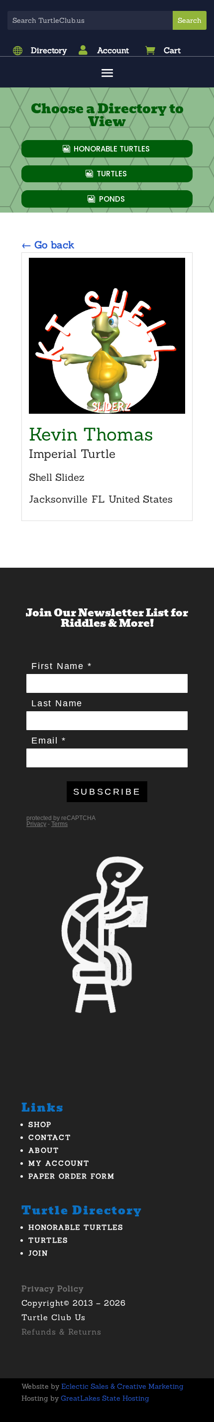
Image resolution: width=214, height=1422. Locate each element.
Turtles (112, 173)
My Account (59, 1163)
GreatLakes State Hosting (105, 1398)
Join (38, 1253)
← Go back (47, 244)
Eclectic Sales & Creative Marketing (122, 1386)
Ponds (112, 199)
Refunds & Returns (61, 1332)
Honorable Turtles (112, 149)
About (43, 1150)
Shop (40, 1124)
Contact (49, 1137)
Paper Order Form (71, 1176)
